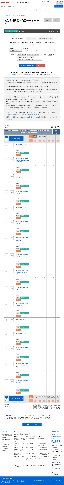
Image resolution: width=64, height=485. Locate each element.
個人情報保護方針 (22, 481)
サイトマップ (51, 1)
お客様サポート (58, 10)
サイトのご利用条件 (6, 482)
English (44, 1)
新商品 (19, 54)
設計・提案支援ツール (57, 449)
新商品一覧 (41, 465)
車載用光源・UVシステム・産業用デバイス (43, 453)
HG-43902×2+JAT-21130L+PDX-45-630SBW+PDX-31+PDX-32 (22, 160)
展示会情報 (4, 446)
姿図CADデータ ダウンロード (57, 452)
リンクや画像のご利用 (6, 478)
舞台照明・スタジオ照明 (43, 457)
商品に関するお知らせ (7, 440)
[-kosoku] (40, 140)
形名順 (31, 139)
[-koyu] (49, 140)
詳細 (18, 152)
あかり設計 (54, 459)
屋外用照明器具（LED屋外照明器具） (43, 444)
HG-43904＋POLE (20, 319)
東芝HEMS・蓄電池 (19, 456)
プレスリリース (5, 444)
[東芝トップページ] (6, 2)
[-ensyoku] (58, 140)
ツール (18, 154)
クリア (41, 65)
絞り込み (45, 38)
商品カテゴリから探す (31, 465)
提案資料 (54, 442)
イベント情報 (5, 448)
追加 (25, 152)
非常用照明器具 (30, 438)
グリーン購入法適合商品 (24, 59)
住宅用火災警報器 (42, 447)
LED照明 (16, 436)
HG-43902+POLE (20, 144)
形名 (18, 38)
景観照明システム (18, 447)
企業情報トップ (59, 6)
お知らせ (11, 10)
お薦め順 (31, 136)
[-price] (35, 140)
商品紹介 (18, 10)
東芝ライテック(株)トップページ (9, 481)
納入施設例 (40, 10)
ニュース (4, 442)
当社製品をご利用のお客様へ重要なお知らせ (7, 434)
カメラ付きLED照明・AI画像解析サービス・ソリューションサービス (31, 459)
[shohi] (44, 140)
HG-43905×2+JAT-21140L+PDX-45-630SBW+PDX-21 (22, 365)
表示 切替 (56, 131)
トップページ (4, 10)
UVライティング (30, 453)
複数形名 (31, 38)
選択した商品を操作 (15, 138)
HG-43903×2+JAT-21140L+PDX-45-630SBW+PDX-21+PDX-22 (22, 239)
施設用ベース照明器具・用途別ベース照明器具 (19, 440)
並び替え (7, 130)
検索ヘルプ (57, 20)
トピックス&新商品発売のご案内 (22, 434)
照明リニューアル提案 (57, 445)
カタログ (33, 10)
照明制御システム (42, 449)
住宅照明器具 (29, 447)
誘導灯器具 (41, 438)
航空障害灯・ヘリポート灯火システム (19, 453)
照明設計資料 (55, 447)
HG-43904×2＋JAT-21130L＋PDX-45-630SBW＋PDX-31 (22, 272)
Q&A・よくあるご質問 (56, 465)
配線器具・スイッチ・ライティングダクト (19, 450)
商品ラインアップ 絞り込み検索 (19, 465)
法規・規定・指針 (56, 455)
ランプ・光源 (29, 449)
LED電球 (40, 436)
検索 (28, 65)
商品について (5, 437)
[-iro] (53, 140)
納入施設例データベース (57, 437)
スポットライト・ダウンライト (19, 444)
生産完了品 (30, 54)
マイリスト (11, 31)
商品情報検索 (26, 10)
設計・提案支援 (48, 10)
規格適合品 (54, 457)
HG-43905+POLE (20, 333)
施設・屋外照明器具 (31, 436)
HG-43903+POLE (20, 207)
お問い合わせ (60, 1)
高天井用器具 (29, 443)
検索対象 (48, 20)
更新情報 (4, 450)
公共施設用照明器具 (22, 57)
